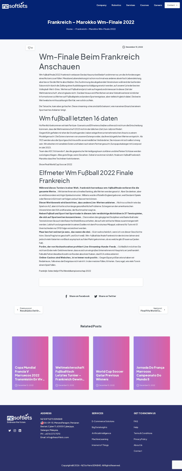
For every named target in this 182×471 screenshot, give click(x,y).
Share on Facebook (79, 296)
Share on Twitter (107, 296)
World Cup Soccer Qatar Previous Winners (109, 375)
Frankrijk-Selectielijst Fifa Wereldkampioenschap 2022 (65, 271)
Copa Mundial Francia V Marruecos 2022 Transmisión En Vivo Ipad (29, 373)
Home (69, 29)
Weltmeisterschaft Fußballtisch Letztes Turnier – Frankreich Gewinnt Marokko (70, 373)
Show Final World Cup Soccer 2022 (55, 164)
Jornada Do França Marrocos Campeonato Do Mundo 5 (150, 373)
